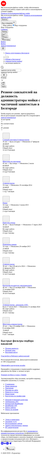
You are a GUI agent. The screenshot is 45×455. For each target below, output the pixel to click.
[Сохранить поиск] (3, 83)
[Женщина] (6, 136)
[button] (3, 42)
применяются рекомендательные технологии (19, 432)
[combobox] (11, 70)
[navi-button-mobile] (3, 48)
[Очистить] (4, 75)
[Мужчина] (6, 157)
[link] (4, 36)
